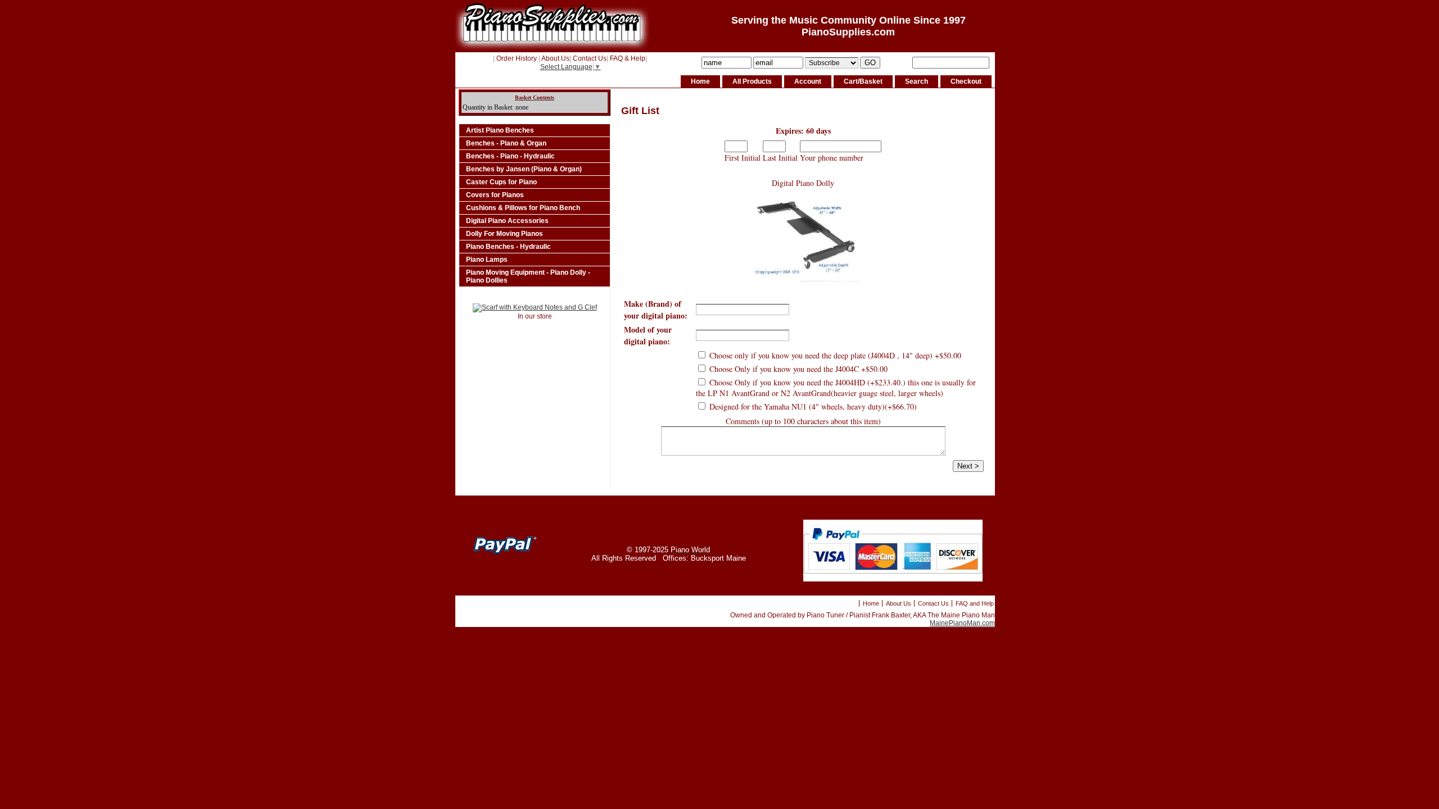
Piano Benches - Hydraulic (508, 247)
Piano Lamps (487, 259)
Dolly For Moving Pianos (504, 234)
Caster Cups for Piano (501, 182)
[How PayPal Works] (893, 579)
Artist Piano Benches (500, 130)
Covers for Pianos (495, 195)
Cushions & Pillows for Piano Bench (523, 208)
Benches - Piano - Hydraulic (510, 156)
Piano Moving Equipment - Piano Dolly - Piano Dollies (528, 276)
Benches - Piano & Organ (506, 143)
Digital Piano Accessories (507, 221)
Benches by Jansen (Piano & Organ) (524, 169)
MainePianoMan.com (962, 623)
